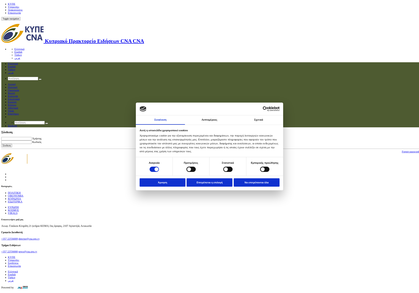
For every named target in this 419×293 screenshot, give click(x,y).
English (18, 52)
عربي (17, 58)
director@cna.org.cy (29, 238)
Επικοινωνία (14, 12)
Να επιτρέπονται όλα (257, 182)
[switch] (191, 169)
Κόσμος (12, 105)
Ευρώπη (12, 102)
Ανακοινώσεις (15, 10)
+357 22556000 (9, 251)
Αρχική (12, 84)
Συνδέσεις (13, 263)
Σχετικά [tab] (258, 119)
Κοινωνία (13, 96)
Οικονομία (13, 90)
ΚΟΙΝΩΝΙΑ (14, 198)
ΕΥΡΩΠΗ (13, 207)
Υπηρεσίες (13, 7)
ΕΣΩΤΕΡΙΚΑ (15, 201)
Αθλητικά (13, 108)
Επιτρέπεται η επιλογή (210, 182)
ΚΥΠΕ (11, 4)
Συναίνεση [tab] (160, 119)
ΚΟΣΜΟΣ (13, 210)
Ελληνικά (19, 49)
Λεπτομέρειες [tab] (209, 119)
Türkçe (18, 55)
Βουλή (11, 93)
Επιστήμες (13, 113)
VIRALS (13, 213)
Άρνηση (162, 182)
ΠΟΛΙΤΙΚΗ (14, 192)
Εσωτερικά (13, 99)
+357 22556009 (9, 238)
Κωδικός (36, 142)
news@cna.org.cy (27, 251)
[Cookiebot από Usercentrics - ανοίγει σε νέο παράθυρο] (265, 108)
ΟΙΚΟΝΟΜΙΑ (15, 195)
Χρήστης (37, 138)
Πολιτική (12, 87)
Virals (11, 110)
